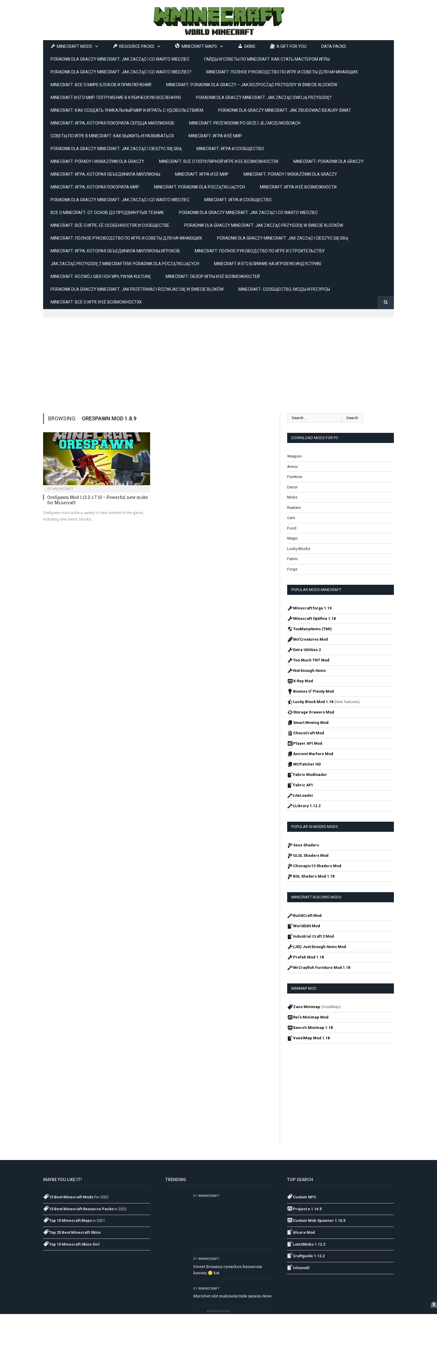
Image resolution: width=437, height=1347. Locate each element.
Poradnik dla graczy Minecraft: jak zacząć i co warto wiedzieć (120, 59)
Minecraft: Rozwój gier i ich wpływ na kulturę (101, 276)
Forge (292, 569)
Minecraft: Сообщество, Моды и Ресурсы (284, 289)
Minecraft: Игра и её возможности (298, 187)
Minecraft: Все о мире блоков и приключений (101, 84)
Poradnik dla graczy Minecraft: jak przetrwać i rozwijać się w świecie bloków (137, 289)
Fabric (292, 559)
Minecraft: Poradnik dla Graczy (328, 161)
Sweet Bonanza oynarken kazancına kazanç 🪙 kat (227, 1269)
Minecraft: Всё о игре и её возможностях (96, 302)
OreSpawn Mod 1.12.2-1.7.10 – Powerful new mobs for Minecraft (97, 499)
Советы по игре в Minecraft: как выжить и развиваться (112, 135)
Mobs (292, 497)
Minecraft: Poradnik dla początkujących (199, 187)
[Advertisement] (218, 359)
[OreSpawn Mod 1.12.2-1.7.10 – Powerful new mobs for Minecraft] (96, 460)
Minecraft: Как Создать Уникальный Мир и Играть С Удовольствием (127, 110)
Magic (292, 538)
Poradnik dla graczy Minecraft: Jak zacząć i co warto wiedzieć (248, 212)
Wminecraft (62, 489)
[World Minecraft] (218, 20)
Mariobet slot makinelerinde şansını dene (232, 1296)
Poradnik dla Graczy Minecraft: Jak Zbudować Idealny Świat (284, 110)
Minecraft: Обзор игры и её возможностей (213, 276)
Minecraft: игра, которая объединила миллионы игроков (115, 251)
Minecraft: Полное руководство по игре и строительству (260, 251)
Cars (291, 517)
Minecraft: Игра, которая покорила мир (95, 187)
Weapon (294, 456)
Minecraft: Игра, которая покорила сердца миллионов (112, 123)
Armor (292, 466)
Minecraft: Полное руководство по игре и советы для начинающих (282, 72)
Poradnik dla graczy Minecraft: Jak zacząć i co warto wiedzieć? (121, 72)
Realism (294, 507)
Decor (292, 487)
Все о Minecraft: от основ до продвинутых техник (107, 212)
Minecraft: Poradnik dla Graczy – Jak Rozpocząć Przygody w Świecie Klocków (251, 84)
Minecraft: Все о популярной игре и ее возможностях (219, 161)
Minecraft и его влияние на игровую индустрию (267, 263)
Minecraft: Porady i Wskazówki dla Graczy (290, 174)
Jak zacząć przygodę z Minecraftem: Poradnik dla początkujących (125, 263)
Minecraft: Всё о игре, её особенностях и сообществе (110, 225)
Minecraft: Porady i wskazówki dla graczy (97, 161)
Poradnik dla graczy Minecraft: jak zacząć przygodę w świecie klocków (263, 225)
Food (291, 528)
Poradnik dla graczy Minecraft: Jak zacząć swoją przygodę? (263, 97)
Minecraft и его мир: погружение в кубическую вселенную (116, 97)
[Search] (386, 302)
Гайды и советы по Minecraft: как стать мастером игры (267, 59)
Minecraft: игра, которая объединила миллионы (105, 174)
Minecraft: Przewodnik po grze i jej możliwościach (244, 123)
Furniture (294, 476)
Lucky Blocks (298, 548)
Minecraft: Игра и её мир (215, 135)
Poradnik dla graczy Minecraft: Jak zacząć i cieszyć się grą (116, 148)
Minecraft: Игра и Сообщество (230, 148)
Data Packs (333, 46)
